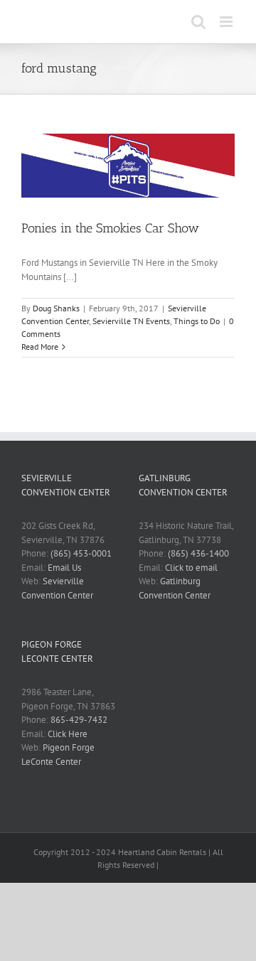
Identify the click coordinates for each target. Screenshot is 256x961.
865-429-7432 (78, 720)
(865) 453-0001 (81, 553)
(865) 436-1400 (198, 553)
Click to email (191, 568)
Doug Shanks (56, 308)
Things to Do (197, 321)
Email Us (64, 568)
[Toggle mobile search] (198, 21)
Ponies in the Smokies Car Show (110, 228)
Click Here (67, 734)
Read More (39, 346)
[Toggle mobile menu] (227, 21)
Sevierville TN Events (131, 321)
